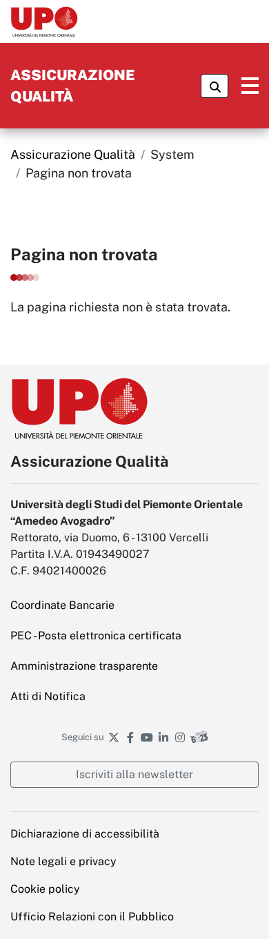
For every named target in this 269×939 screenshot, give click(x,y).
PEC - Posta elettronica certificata (134, 635)
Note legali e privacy (134, 861)
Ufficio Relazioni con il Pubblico (134, 916)
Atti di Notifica (119, 696)
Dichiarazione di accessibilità (84, 833)
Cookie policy (45, 889)
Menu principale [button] (243, 86)
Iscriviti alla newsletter (134, 774)
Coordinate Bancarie (133, 605)
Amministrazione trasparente (134, 665)
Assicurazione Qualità (72, 154)
